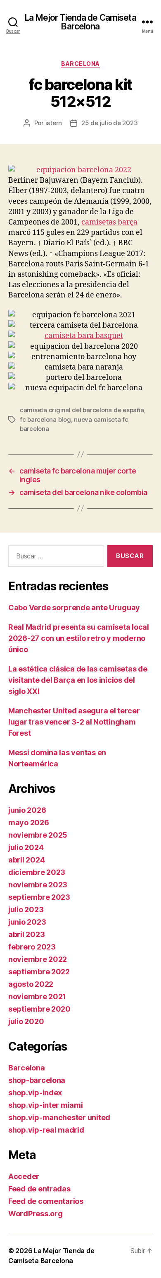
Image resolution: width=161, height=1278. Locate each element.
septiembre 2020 (39, 1009)
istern (53, 123)
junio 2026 (27, 810)
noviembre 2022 (37, 959)
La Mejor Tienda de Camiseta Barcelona (80, 22)
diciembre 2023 (36, 872)
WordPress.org (35, 1213)
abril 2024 (26, 859)
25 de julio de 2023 (109, 123)
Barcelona (80, 63)
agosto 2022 (30, 984)
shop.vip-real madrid (46, 1130)
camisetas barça (109, 222)
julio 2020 (26, 1021)
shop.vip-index (35, 1092)
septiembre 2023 (39, 897)
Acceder (23, 1176)
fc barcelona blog (45, 419)
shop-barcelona (36, 1080)
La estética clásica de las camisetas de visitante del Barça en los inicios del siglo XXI (77, 680)
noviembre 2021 (37, 996)
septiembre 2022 (39, 971)
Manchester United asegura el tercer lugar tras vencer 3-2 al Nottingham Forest (74, 721)
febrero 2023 (32, 946)
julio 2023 (25, 909)
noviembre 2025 (37, 835)
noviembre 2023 (37, 884)
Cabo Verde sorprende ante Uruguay (74, 607)
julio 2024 (25, 847)
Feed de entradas (39, 1188)
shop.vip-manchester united (59, 1117)
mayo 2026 (28, 822)
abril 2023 (26, 934)
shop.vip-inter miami (45, 1105)
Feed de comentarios (45, 1201)
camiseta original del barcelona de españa (82, 410)
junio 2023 (27, 922)
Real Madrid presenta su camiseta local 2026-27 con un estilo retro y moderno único (78, 638)
